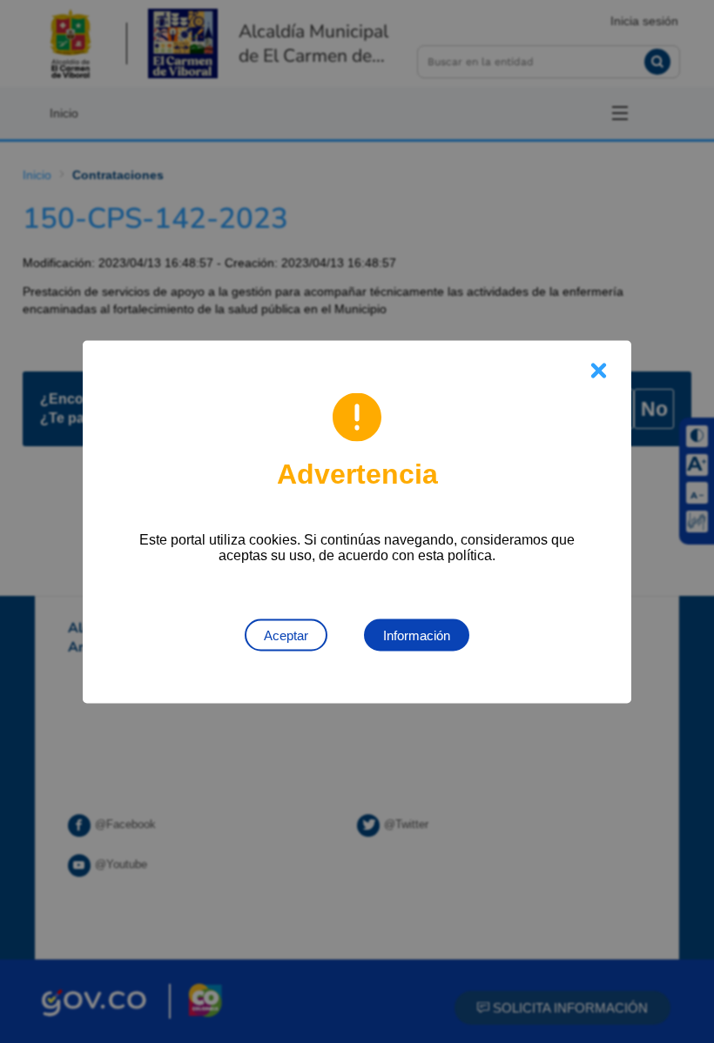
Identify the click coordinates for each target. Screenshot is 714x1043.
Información (416, 634)
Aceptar (286, 634)
